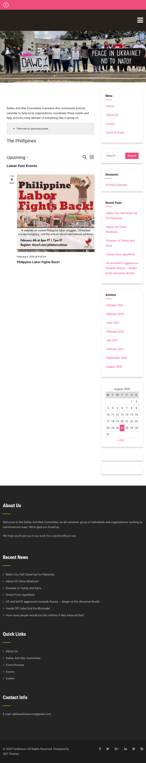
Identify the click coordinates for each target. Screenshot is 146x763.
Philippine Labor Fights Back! (38, 262)
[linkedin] (125, 748)
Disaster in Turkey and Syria (23, 588)
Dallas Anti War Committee (23, 658)
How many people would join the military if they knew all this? (45, 615)
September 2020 (116, 358)
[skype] (141, 748)
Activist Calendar (116, 185)
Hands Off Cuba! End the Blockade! (28, 608)
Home (110, 106)
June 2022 (112, 322)
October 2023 (114, 305)
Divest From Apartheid (120, 254)
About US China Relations (22, 581)
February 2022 (115, 331)
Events (110, 124)
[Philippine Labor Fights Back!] (56, 213)
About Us (112, 115)
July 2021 (112, 340)
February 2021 (115, 349)
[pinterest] (133, 748)
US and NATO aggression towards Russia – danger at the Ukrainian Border (122, 268)
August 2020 (114, 366)
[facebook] (6, 4)
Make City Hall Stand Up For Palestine (30, 574)
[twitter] (107, 748)
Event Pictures (115, 132)
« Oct (120, 440)
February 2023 (115, 314)
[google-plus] (117, 748)
